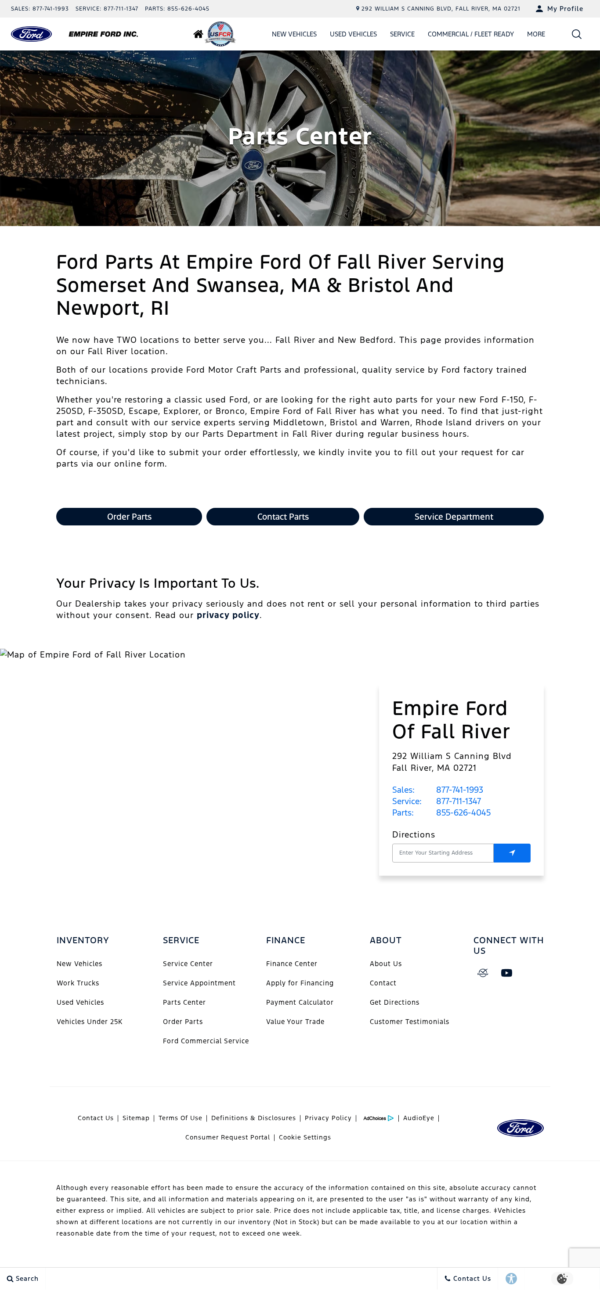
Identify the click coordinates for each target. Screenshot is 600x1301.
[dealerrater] (483, 972)
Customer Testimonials (409, 1021)
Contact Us (96, 1118)
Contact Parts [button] (283, 516)
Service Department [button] (454, 516)
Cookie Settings (305, 1137)
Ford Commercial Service (206, 1041)
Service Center (188, 964)
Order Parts (183, 1021)
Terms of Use (180, 1118)
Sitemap (136, 1118)
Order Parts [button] (129, 516)
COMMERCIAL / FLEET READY (471, 34)
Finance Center (292, 964)
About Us (386, 964)
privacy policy (228, 615)
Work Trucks (78, 983)
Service (402, 34)
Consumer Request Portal (227, 1137)
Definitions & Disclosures (253, 1118)
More (536, 35)
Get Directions (394, 1002)
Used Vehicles (353, 34)
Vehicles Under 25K (90, 1021)
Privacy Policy (328, 1118)
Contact (383, 983)
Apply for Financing (300, 983)
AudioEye (418, 1118)
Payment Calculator (300, 1002)
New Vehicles (294, 34)
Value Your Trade (295, 1021)
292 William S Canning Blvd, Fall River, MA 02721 (440, 8)
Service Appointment (199, 983)
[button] (576, 34)
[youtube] (507, 972)
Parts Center (184, 1002)
